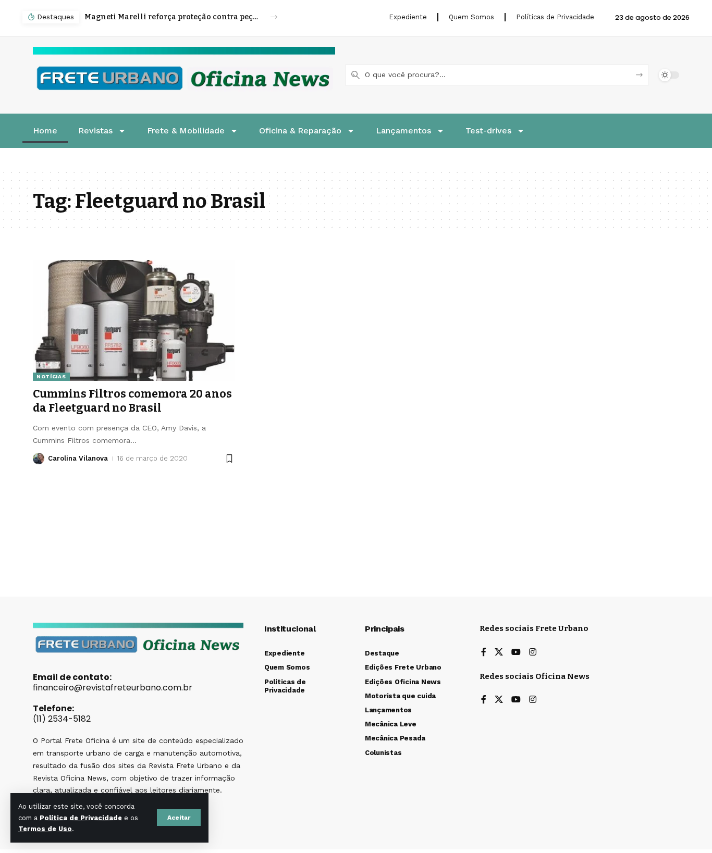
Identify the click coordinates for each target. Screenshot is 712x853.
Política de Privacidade (81, 818)
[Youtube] (516, 652)
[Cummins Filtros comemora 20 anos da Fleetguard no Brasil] (134, 320)
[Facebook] (484, 652)
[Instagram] (532, 652)
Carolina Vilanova (78, 458)
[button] (179, 817)
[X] (499, 652)
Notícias (51, 376)
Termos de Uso (45, 829)
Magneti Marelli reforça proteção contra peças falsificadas (171, 17)
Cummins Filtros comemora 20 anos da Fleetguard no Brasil (132, 401)
